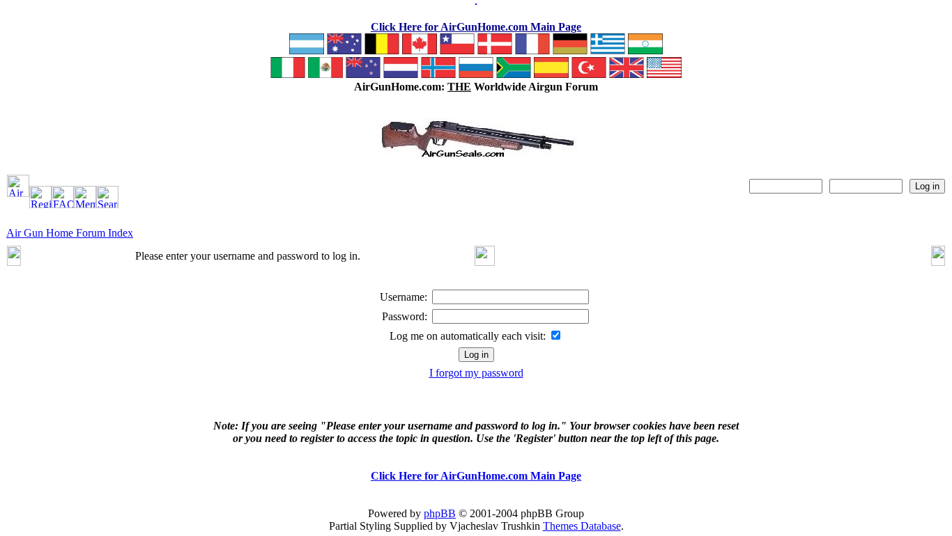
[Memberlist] (85, 204)
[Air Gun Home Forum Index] (18, 193)
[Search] (107, 204)
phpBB (440, 513)
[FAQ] (63, 204)
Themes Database (582, 526)
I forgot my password (476, 373)
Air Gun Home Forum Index (69, 233)
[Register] (40, 204)
